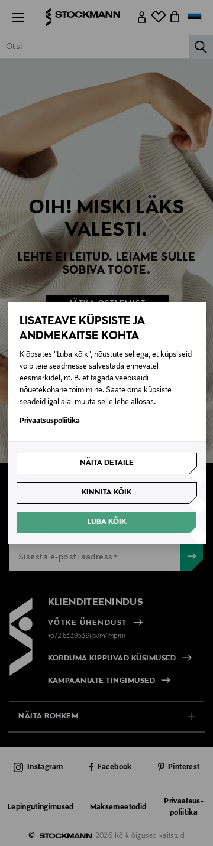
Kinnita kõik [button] (106, 493)
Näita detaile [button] (107, 463)
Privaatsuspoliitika (50, 421)
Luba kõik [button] (107, 522)
